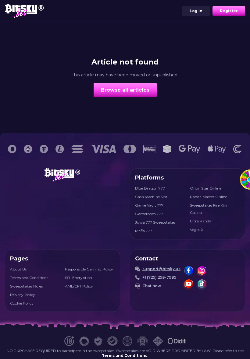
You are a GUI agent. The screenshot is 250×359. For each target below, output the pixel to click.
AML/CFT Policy (79, 286)
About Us (18, 269)
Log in (196, 11)
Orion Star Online (205, 188)
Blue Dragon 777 (150, 188)
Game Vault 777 (149, 205)
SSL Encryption (78, 277)
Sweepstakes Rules (26, 286)
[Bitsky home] (24, 11)
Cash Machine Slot (151, 196)
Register (229, 11)
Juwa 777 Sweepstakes (155, 222)
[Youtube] (188, 284)
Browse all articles (125, 90)
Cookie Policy (22, 303)
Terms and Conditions (29, 277)
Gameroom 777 (149, 213)
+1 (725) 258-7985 (159, 277)
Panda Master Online (208, 196)
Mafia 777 (143, 230)
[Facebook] (188, 270)
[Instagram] (201, 270)
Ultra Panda (200, 221)
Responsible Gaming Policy (89, 269)
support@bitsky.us (161, 269)
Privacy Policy (22, 294)
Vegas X (196, 229)
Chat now (151, 286)
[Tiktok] (201, 284)
